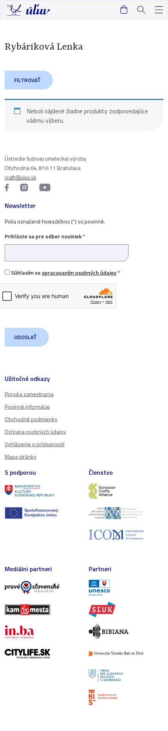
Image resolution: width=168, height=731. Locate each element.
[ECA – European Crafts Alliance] (126, 491)
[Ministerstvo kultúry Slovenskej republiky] (42, 491)
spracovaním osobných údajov (79, 272)
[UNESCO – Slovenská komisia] (126, 587)
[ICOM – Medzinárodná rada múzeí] (126, 534)
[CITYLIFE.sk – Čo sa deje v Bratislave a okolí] (42, 653)
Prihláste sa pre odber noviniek (45, 236)
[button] (159, 10)
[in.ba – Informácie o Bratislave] (42, 632)
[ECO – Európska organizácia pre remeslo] (126, 513)
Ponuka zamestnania (29, 394)
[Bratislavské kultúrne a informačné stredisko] (126, 697)
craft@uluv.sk (20, 177)
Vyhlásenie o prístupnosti (34, 444)
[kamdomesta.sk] (42, 609)
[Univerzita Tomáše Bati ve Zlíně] (126, 653)
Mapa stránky (20, 456)
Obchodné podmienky (31, 419)
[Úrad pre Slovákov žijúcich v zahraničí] (126, 675)
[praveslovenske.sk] (42, 587)
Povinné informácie (27, 406)
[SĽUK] (126, 609)
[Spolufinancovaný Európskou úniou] (42, 513)
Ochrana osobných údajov (35, 431)
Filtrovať (27, 80)
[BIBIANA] (126, 631)
